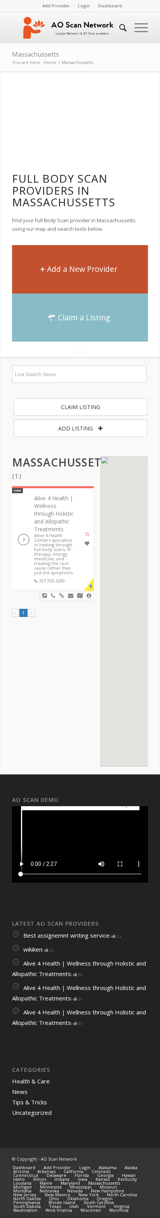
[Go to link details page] (44, 595)
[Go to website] (61, 595)
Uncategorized (32, 1112)
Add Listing (76, 428)
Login (84, 6)
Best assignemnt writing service (71, 935)
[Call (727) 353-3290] (53, 595)
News (20, 1091)
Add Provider (56, 6)
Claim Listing (80, 407)
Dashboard (110, 6)
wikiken (38, 949)
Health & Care (31, 1081)
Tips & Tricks (29, 1102)
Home (49, 62)
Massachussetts (35, 54)
